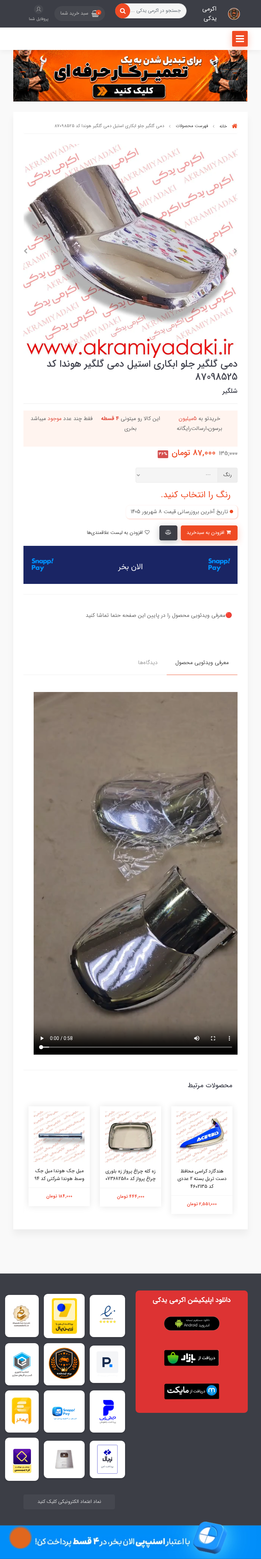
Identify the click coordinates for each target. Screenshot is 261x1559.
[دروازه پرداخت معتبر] (64, 1316)
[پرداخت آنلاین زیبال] (107, 1459)
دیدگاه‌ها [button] (148, 662)
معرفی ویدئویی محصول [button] (202, 662)
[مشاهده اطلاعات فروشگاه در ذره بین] (22, 1459)
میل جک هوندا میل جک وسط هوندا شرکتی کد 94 (59, 1174)
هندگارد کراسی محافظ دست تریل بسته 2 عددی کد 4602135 (202, 1178)
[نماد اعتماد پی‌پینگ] (107, 1364)
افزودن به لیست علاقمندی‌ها (115, 533)
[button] (79, 13)
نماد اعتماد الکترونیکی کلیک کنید (69, 1502)
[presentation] (235, 251)
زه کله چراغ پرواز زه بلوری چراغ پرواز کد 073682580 (130, 1174)
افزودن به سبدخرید (206, 533)
